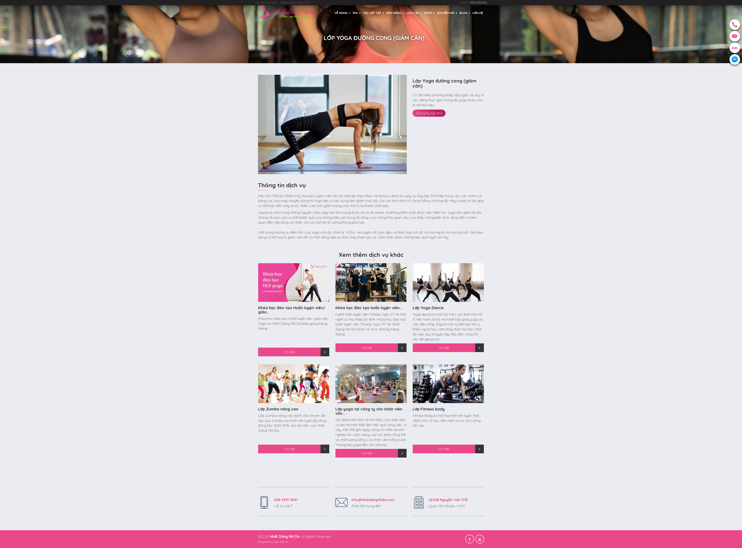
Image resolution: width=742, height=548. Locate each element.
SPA (355, 13)
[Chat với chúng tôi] (734, 59)
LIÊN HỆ (477, 13)
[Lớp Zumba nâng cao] (293, 387)
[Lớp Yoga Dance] (448, 286)
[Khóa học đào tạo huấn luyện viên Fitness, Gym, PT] (371, 286)
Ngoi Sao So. (281, 542)
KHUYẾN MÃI (445, 13)
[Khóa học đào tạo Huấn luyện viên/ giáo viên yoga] (293, 286)
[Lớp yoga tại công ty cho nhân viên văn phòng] (371, 387)
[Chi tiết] (325, 352)
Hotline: (473, 2)
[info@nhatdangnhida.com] (734, 36)
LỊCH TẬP (412, 13)
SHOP (428, 13)
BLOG (463, 13)
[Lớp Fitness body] (448, 387)
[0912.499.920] (734, 24)
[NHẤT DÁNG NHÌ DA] (287, 12)
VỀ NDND (341, 13)
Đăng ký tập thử (429, 113)
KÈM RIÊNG (393, 13)
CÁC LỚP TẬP (372, 13)
